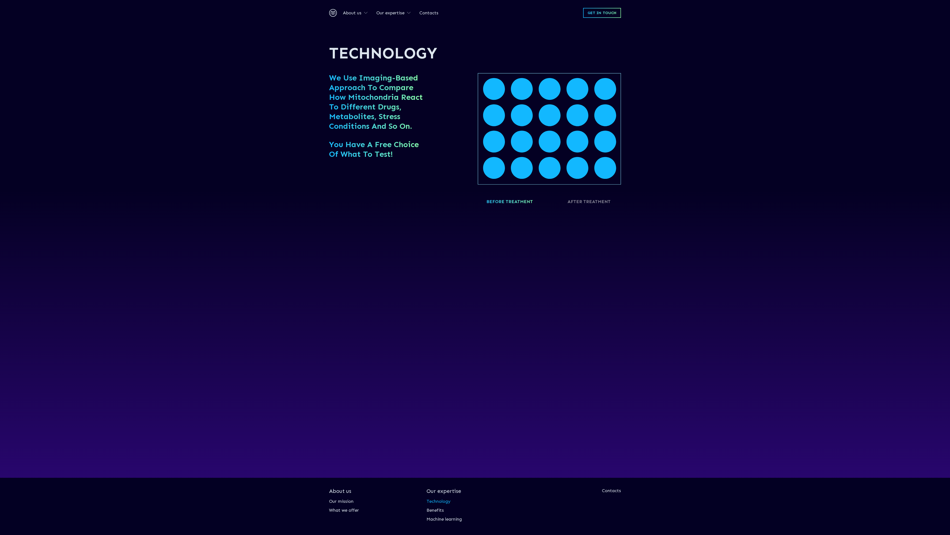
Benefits (435, 510)
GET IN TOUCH (602, 12)
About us (352, 13)
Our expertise (390, 13)
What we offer (344, 510)
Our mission (341, 501)
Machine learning (444, 519)
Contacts (428, 13)
